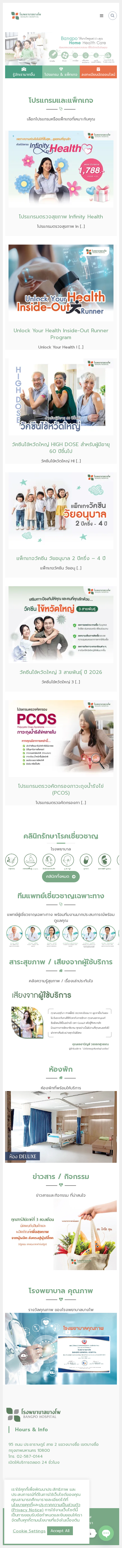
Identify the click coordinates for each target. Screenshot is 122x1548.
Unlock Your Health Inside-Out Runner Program (61, 334)
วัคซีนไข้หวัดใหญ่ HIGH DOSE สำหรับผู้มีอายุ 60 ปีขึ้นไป (61, 447)
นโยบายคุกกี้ (22, 1504)
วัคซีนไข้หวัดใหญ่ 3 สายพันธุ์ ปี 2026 (61, 672)
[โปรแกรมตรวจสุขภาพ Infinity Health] (61, 169)
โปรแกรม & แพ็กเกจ (61, 74)
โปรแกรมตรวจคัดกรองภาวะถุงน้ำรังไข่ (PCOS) (61, 789)
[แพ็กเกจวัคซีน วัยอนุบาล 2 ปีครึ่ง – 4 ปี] (61, 511)
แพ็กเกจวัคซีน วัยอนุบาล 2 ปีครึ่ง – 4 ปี (61, 558)
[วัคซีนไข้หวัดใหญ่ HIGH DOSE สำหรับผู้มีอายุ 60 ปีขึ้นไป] (61, 397)
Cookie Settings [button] (29, 1530)
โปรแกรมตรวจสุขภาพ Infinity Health (61, 217)
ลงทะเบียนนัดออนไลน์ (98, 74)
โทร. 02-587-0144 (26, 1456)
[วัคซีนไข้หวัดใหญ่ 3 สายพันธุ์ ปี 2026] (61, 625)
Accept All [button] (60, 1530)
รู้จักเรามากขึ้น (24, 74)
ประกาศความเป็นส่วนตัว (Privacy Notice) (45, 1507)
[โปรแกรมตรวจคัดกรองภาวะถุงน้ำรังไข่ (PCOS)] (61, 738)
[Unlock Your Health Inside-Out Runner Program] (61, 283)
